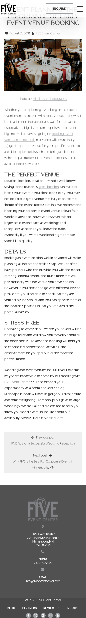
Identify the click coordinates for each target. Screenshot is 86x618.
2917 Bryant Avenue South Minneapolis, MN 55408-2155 (43, 541)
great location (49, 187)
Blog (11, 608)
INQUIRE (59, 8)
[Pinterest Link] (50, 615)
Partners (29, 608)
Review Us (51, 608)
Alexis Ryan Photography (50, 98)
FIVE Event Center (17, 382)
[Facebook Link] (28, 615)
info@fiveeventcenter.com (43, 581)
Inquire (72, 608)
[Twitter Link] (36, 615)
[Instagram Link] (43, 615)
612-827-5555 (43, 563)
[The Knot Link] (58, 615)
